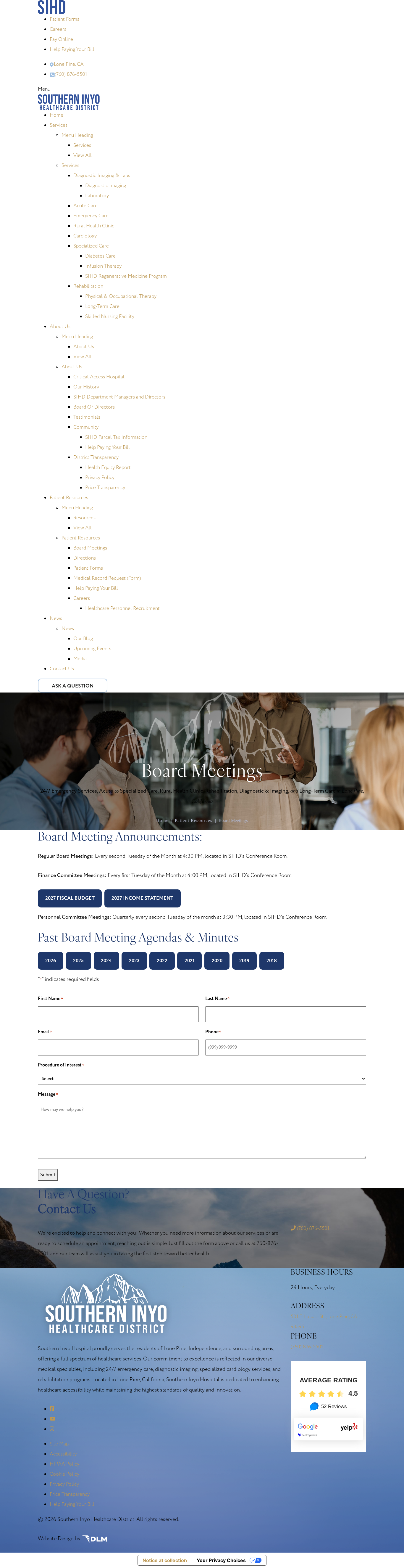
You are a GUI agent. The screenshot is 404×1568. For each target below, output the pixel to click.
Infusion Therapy (103, 266)
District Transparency (96, 457)
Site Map (59, 1443)
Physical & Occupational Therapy (120, 296)
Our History (86, 386)
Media (80, 658)
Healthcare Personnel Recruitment (122, 608)
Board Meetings (90, 547)
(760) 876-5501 (71, 74)
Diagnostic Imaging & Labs (101, 175)
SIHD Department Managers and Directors (119, 396)
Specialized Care (91, 245)
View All (82, 155)
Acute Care (85, 205)
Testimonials (86, 417)
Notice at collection (165, 1560)
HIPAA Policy (64, 1464)
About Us (60, 326)
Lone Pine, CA (69, 64)
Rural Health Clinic (93, 225)
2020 (217, 960)
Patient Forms (64, 19)
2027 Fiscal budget (70, 898)
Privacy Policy (99, 477)
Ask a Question (72, 686)
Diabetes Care (100, 256)
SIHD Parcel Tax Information (116, 437)
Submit (48, 1174)
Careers (58, 29)
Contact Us (62, 668)
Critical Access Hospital (99, 376)
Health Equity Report (108, 467)
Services (58, 125)
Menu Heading (77, 135)
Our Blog (83, 638)
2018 (271, 960)
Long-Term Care (102, 306)
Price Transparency (105, 487)
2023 (134, 960)
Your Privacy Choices (221, 1560)
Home (56, 115)
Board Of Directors (94, 407)
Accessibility (63, 1453)
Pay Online (61, 39)
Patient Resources (69, 497)
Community (85, 427)
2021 (190, 960)
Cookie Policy (64, 1474)
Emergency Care (91, 215)
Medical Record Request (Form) (107, 578)
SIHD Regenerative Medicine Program (126, 276)
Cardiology (85, 235)
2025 (78, 960)
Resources (84, 517)
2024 (106, 960)
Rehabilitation (88, 286)
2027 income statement (142, 898)
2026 (50, 960)
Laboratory (97, 195)
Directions (84, 558)
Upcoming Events (92, 648)
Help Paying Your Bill (72, 49)
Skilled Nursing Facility (109, 316)
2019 (244, 960)
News (56, 618)
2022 (162, 960)
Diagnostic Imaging (105, 185)
